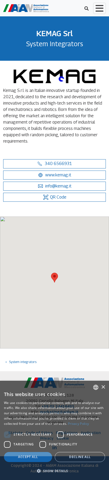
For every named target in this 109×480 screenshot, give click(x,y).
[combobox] (95, 387)
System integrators (23, 362)
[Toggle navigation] (99, 8)
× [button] (103, 387)
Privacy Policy (78, 423)
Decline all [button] (79, 457)
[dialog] (54, 430)
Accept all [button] (28, 457)
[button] (54, 163)
